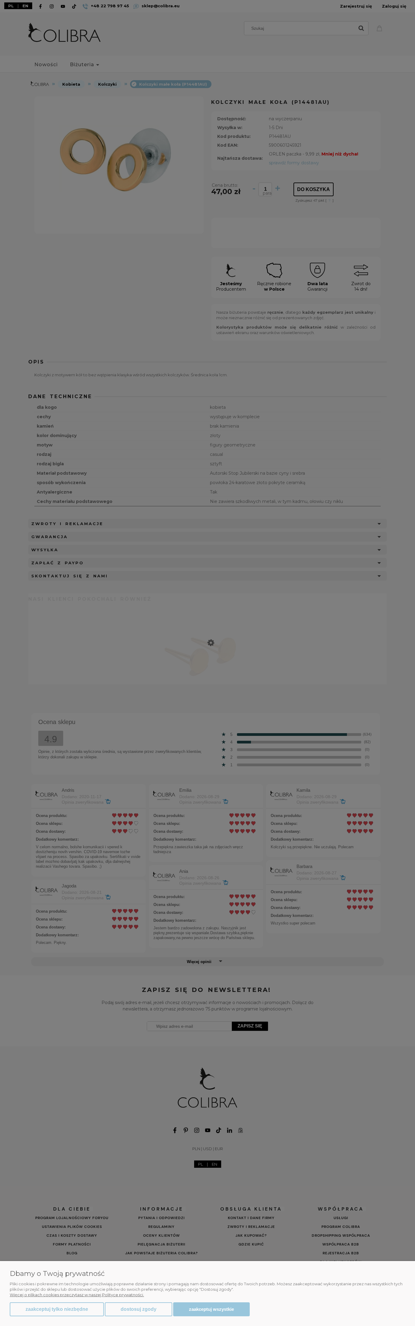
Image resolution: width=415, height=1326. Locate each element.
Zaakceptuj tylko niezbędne (57, 1309)
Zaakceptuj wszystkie (211, 1309)
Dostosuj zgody (138, 1309)
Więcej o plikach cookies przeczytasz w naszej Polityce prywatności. (77, 1294)
